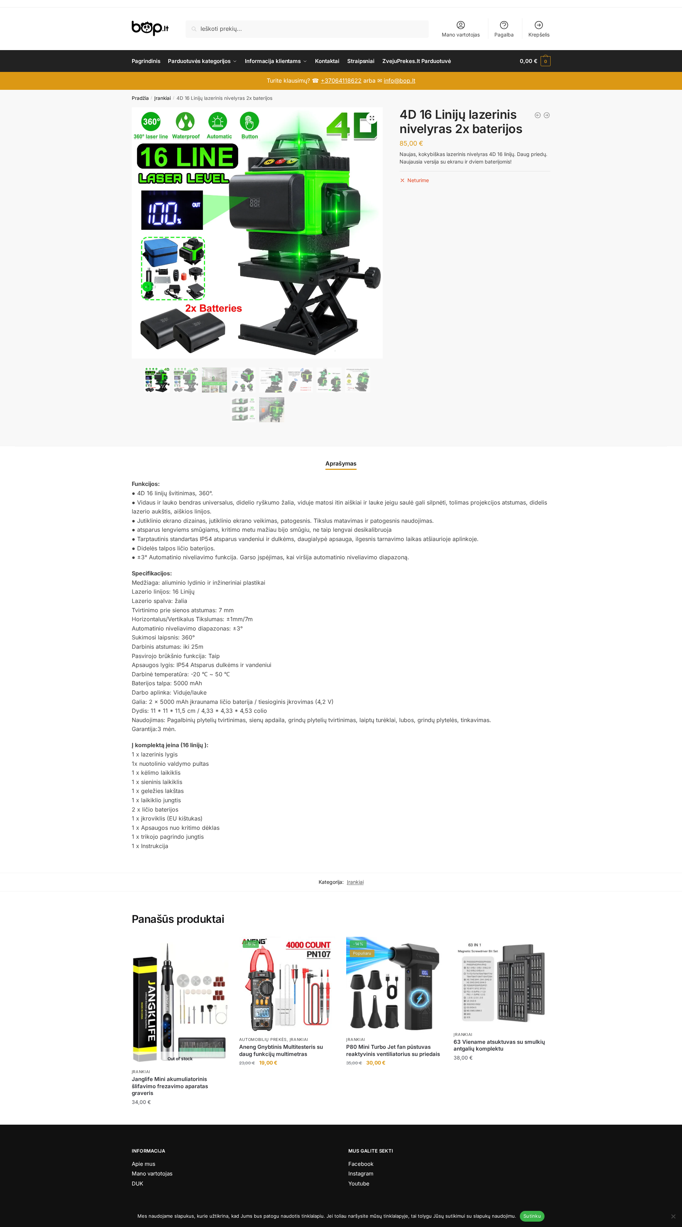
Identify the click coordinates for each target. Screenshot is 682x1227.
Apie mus (143, 1163)
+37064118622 (341, 80)
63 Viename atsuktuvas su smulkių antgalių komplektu (499, 1045)
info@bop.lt (399, 80)
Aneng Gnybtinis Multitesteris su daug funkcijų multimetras (281, 1050)
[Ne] (673, 1216)
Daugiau (180, 1116)
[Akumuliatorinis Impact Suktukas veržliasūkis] (546, 115)
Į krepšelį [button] (287, 1116)
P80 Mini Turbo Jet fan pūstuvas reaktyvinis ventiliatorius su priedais (393, 1050)
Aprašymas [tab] (341, 463)
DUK (137, 1183)
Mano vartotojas (461, 34)
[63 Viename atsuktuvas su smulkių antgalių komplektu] (502, 982)
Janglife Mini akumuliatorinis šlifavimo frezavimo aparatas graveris (170, 1086)
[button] (372, 118)
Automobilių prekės (263, 1039)
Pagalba (504, 34)
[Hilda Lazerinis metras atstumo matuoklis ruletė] (537, 115)
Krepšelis (539, 34)
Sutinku (532, 1216)
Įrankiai (162, 98)
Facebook (360, 1163)
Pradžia (140, 98)
